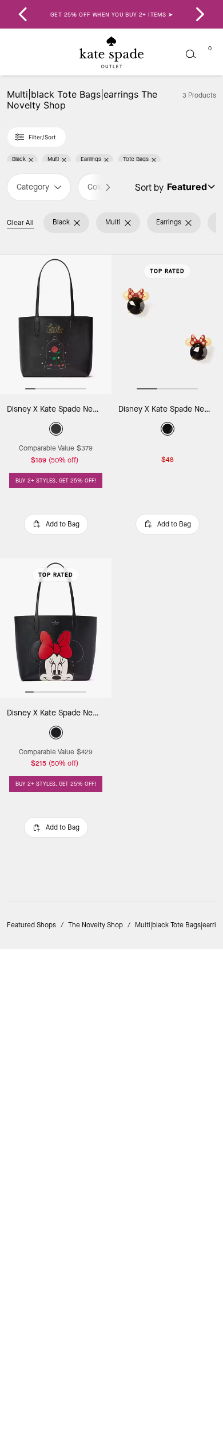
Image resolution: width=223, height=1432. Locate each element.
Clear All (20, 222)
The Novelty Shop (95, 925)
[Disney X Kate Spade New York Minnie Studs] (167, 324)
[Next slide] (200, 14)
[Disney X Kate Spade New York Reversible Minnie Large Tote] (56, 628)
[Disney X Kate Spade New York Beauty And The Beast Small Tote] (56, 324)
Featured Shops (31, 925)
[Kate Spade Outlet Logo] (111, 53)
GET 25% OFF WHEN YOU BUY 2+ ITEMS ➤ (111, 14)
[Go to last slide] (23, 14)
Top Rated (167, 271)
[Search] (191, 54)
